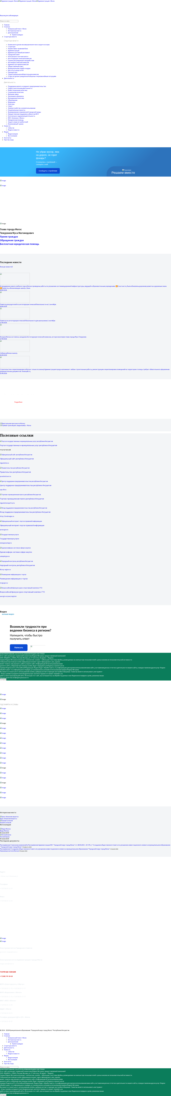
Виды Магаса (4, 831)
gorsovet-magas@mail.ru (8, 952)
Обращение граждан (12, 240)
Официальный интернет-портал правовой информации (22, 525)
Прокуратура (12, 72)
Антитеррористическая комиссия (19, 58)
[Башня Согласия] (6, 821)
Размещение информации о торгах (14, 579)
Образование (12, 100)
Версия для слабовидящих (9, 15)
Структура (11, 47)
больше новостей (6, 267)
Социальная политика (16, 92)
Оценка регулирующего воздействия (21, 60)
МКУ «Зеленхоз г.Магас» (16, 118)
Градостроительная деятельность (20, 88)
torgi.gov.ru (4, 583)
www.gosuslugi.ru (6, 543)
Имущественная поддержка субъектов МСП (23, 114)
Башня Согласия (5, 823)
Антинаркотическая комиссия (18, 62)
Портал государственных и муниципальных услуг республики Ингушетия (28, 445)
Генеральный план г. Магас (17, 29)
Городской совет (14, 54)
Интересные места (14, 31)
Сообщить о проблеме (48, 171)
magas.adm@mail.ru (21, 923)
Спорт (10, 106)
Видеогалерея (13, 134)
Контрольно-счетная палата (18, 56)
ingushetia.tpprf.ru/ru (7, 503)
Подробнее (18, 402)
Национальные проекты (16, 110)
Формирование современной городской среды (24, 112)
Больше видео (8, 614)
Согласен (3, 680)
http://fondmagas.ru (7, 516)
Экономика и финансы (16, 96)
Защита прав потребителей (18, 122)
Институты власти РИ (16, 70)
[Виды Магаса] (5, 829)
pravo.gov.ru (4, 530)
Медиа (6, 132)
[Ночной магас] (5, 835)
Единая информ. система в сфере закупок (16, 552)
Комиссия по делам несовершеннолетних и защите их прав (28, 45)
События (11, 128)
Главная (6, 25)
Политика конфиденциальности (11, 980)
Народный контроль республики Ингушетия (17, 565)
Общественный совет (15, 66)
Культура (11, 104)
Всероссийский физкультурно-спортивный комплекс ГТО (22, 592)
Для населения (13, 33)
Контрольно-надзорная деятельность (21, 116)
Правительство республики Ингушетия (15, 472)
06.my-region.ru (5, 569)
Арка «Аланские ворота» (8, 819)
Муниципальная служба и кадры (19, 68)
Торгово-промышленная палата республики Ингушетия (22, 499)
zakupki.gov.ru (5, 556)
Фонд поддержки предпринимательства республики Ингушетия (25, 512)
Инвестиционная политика (17, 90)
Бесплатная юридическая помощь (19, 244)
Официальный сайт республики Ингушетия (17, 459)
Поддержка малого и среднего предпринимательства (27, 86)
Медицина (11, 102)
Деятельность (9, 78)
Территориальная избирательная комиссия (23, 74)
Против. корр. (9, 140)
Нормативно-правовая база (18, 49)
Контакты (7, 138)
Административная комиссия (18, 64)
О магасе (7, 27)
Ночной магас (5, 837)
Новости (7, 126)
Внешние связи (13, 94)
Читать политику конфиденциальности (14, 678)
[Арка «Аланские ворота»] (9, 817)
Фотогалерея (12, 136)
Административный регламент (19, 52)
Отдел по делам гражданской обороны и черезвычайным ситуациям (32, 76)
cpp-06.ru (3, 490)
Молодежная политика (16, 98)
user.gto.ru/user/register (8, 596)
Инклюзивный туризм (15, 124)
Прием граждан (17, 35)
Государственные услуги (9, 539)
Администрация (13, 51)
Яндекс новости (13, 130)
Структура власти (10, 37)
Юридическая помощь (16, 120)
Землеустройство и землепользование (21, 108)
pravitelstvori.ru (5, 476)
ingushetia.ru (4, 463)
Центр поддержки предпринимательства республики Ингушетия (25, 485)
